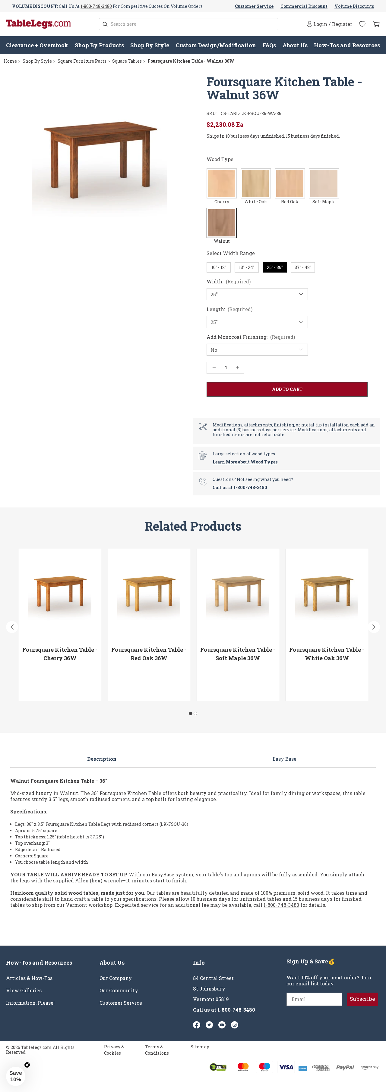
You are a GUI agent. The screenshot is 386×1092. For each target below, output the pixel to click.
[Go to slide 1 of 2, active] (190, 713)
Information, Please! (30, 1003)
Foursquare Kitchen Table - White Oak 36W (326, 654)
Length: (229, 309)
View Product (42, 688)
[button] (15, 1076)
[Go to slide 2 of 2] (195, 713)
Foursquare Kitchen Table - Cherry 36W (59, 654)
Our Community (119, 990)
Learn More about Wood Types (245, 462)
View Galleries (24, 990)
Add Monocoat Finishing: (251, 337)
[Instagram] (234, 1024)
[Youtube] (222, 1024)
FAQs (269, 45)
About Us (295, 45)
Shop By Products (99, 45)
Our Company (116, 978)
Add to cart (80, 688)
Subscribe (362, 999)
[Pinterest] (209, 1024)
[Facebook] (196, 1024)
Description (101, 759)
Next (374, 627)
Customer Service (254, 6)
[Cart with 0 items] (376, 24)
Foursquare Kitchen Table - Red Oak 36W (148, 654)
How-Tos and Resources (347, 45)
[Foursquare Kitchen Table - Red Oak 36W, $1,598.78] (149, 595)
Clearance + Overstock (37, 45)
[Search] (105, 24)
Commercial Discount (303, 6)
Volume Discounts (354, 6)
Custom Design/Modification (216, 45)
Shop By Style (149, 45)
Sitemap (200, 1047)
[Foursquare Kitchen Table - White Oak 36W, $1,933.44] (326, 595)
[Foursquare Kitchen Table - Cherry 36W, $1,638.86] (60, 595)
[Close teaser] (27, 1065)
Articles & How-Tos (29, 978)
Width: (229, 282)
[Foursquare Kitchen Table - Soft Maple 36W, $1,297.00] (238, 595)
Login (320, 24)
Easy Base (284, 759)
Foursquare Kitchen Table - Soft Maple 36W (237, 654)
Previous (12, 627)
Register (342, 24)
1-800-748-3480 (96, 6)
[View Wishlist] (362, 24)
